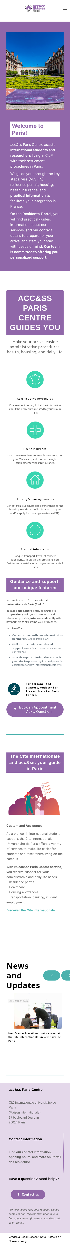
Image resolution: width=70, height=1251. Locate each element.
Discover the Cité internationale (30, 910)
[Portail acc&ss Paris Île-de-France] (35, 8)
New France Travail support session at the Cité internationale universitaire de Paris (34, 1036)
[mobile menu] (64, 7)
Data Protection (49, 1236)
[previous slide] (51, 975)
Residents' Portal (37, 214)
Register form (34, 1213)
